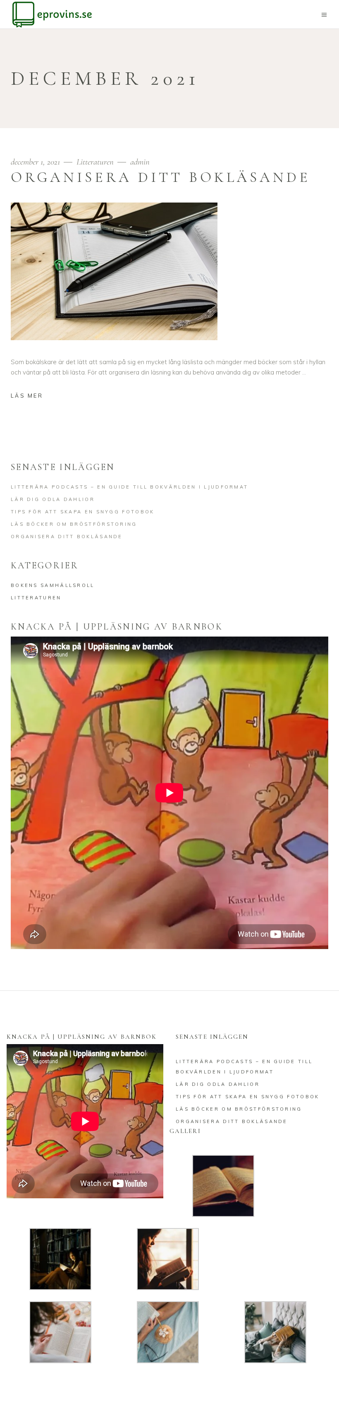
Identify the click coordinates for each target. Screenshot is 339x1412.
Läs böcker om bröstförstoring (74, 524)
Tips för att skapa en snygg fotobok (83, 512)
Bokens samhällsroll (53, 585)
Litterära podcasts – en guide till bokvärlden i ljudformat (129, 487)
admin (140, 162)
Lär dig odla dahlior (53, 499)
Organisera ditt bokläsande (160, 177)
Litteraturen (95, 162)
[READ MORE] (33, 396)
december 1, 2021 (36, 162)
